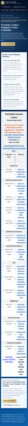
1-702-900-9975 (6, 7)
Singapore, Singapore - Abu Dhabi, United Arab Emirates (21, 282)
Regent (17, 10)
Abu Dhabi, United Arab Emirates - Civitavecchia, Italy (21, 309)
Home (2, 15)
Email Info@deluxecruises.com (12, 405)
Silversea (22, 10)
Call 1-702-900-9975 (8, 44)
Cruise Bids (12, 10)
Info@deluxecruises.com (19, 7)
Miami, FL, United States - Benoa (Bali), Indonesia (21, 212)
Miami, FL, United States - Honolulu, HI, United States (21, 188)
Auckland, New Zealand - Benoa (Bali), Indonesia (21, 254)
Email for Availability (7, 48)
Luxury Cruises (4, 10)
